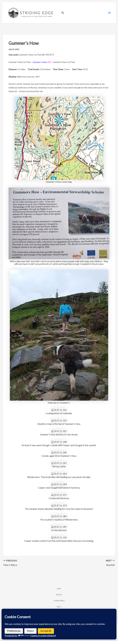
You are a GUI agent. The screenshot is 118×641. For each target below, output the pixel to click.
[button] (62, 13)
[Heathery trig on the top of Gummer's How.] (59, 420)
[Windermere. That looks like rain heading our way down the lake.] (59, 473)
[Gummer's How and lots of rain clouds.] (59, 431)
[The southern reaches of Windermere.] (59, 516)
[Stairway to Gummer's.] (59, 334)
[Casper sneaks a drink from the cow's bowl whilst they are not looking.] (59, 537)
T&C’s (59, 606)
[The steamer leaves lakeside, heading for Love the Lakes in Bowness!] (59, 505)
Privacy (59, 594)
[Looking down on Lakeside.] (59, 409)
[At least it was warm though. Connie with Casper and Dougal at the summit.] (59, 441)
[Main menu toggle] (109, 13)
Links (59, 588)
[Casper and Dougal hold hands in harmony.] (59, 484)
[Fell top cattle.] (59, 463)
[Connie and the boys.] (59, 494)
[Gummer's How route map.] (59, 138)
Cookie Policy (59, 600)
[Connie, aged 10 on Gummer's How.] (59, 452)
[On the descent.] (59, 526)
